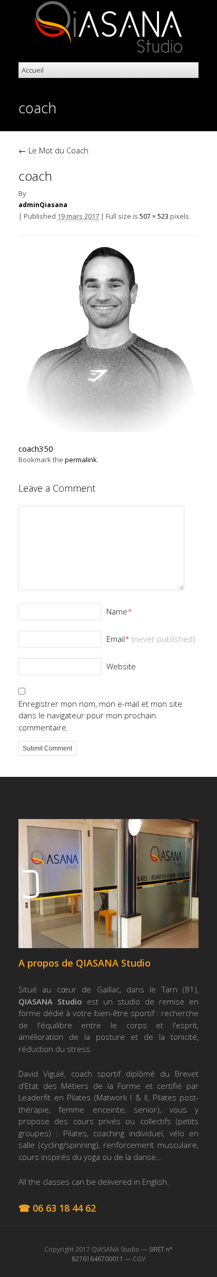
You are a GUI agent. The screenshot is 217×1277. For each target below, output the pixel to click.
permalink (81, 459)
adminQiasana (42, 204)
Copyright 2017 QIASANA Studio (92, 1249)
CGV (139, 1258)
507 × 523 (154, 216)
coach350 (35, 448)
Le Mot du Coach (53, 150)
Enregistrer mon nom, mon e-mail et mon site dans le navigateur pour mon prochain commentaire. (100, 715)
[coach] (108, 429)
